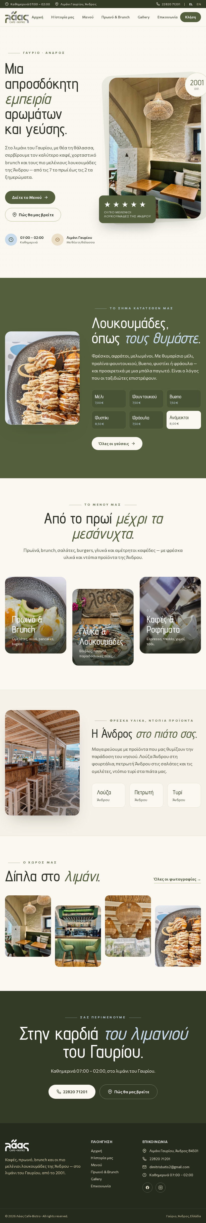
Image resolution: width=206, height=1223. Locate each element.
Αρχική (37, 17)
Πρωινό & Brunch (115, 17)
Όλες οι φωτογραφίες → (177, 879)
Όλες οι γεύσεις (114, 443)
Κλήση (190, 17)
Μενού (87, 17)
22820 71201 (171, 4)
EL (191, 4)
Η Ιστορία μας (62, 17)
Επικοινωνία (168, 17)
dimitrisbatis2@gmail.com (169, 1167)
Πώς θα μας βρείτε (36, 214)
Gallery (143, 17)
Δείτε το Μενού (27, 197)
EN (199, 4)
